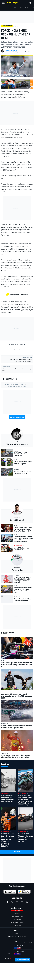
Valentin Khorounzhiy (11, 50)
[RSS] (27, 902)
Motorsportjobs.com (17, 916)
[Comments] (30, 51)
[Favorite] (25, 51)
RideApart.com (17, 925)
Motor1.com (17, 913)
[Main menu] (3, 2)
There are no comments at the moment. (17, 385)
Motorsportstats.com (17, 922)
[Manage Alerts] (19, 349)
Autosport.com (17, 919)
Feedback (17, 933)
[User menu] (30, 3)
